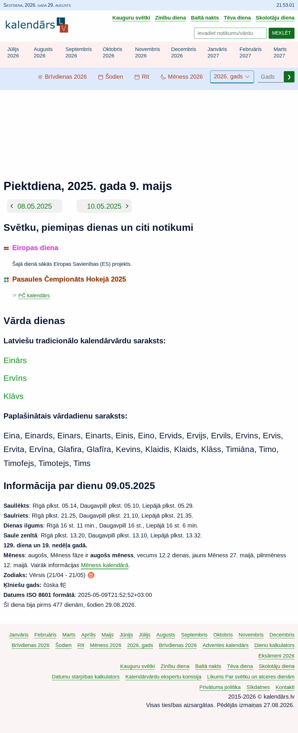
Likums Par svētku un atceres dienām (251, 677)
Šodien (63, 645)
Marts (68, 635)
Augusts (165, 635)
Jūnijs (126, 635)
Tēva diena (237, 18)
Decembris (282, 635)
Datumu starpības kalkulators (86, 677)
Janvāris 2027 (217, 52)
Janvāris (19, 635)
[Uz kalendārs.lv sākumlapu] (38, 26)
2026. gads (229, 76)
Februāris (45, 635)
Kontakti (285, 687)
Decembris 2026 (183, 52)
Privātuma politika (220, 687)
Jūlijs (144, 635)
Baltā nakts (205, 18)
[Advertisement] (149, 131)
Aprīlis (88, 635)
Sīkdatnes (258, 687)
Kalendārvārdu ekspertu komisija (163, 677)
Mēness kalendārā (104, 565)
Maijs (108, 635)
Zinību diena (170, 18)
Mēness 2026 (105, 645)
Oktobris (223, 635)
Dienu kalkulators (274, 645)
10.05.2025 (104, 206)
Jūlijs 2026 (13, 52)
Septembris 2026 (78, 52)
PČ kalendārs (34, 295)
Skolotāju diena (275, 18)
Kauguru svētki (131, 18)
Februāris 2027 (251, 52)
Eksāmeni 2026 (276, 656)
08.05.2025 (34, 206)
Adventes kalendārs (226, 645)
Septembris (194, 635)
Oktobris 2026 (112, 52)
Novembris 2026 (147, 52)
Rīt (80, 645)
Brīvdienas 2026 (30, 645)
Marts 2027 (280, 52)
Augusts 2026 (43, 52)
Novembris (251, 635)
